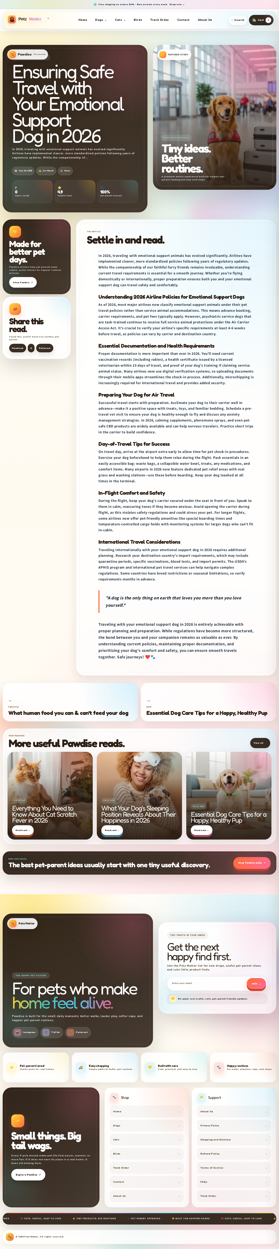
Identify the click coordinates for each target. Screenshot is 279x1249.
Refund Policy (234, 1153)
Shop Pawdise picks (252, 862)
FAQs (234, 1182)
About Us (205, 20)
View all (260, 743)
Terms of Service (234, 1167)
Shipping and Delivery (234, 1139)
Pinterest (44, 348)
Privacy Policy (234, 1125)
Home (82, 20)
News (65, 170)
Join (256, 983)
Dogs (101, 20)
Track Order (159, 20)
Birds (138, 20)
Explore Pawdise (28, 1174)
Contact (183, 20)
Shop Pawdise (23, 282)
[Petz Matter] (34, 20)
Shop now (177, 4)
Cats (120, 20)
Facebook (17, 348)
